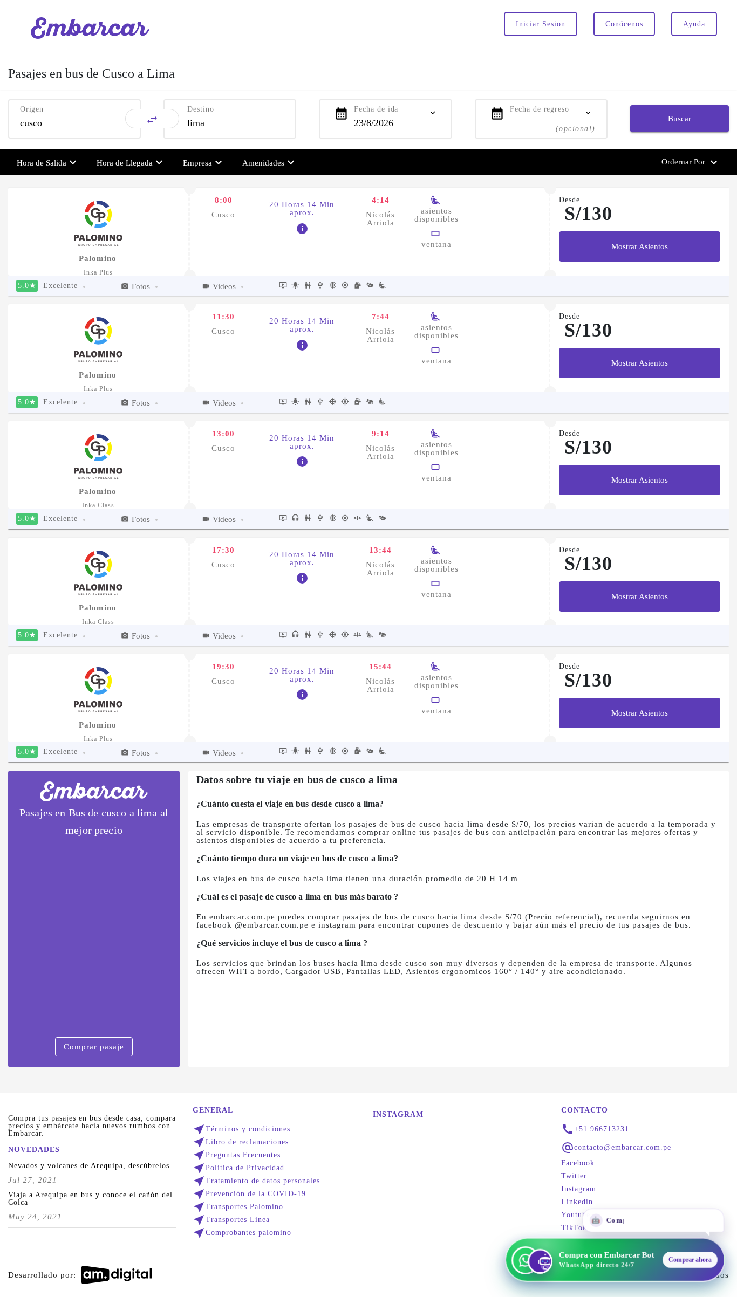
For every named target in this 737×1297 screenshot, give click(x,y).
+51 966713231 (601, 1129)
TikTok (574, 1228)
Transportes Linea (231, 1219)
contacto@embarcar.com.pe (622, 1147)
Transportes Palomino (238, 1206)
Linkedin (577, 1202)
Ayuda (694, 24)
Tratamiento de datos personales (256, 1181)
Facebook (578, 1163)
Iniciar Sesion (540, 24)
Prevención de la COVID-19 (249, 1194)
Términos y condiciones (241, 1129)
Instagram (578, 1189)
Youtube (575, 1215)
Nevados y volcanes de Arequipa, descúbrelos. (90, 1166)
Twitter (574, 1176)
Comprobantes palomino (242, 1232)
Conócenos (624, 24)
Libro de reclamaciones (241, 1142)
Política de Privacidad (238, 1168)
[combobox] (74, 123)
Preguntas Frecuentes (237, 1155)
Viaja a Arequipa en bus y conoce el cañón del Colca (90, 1198)
